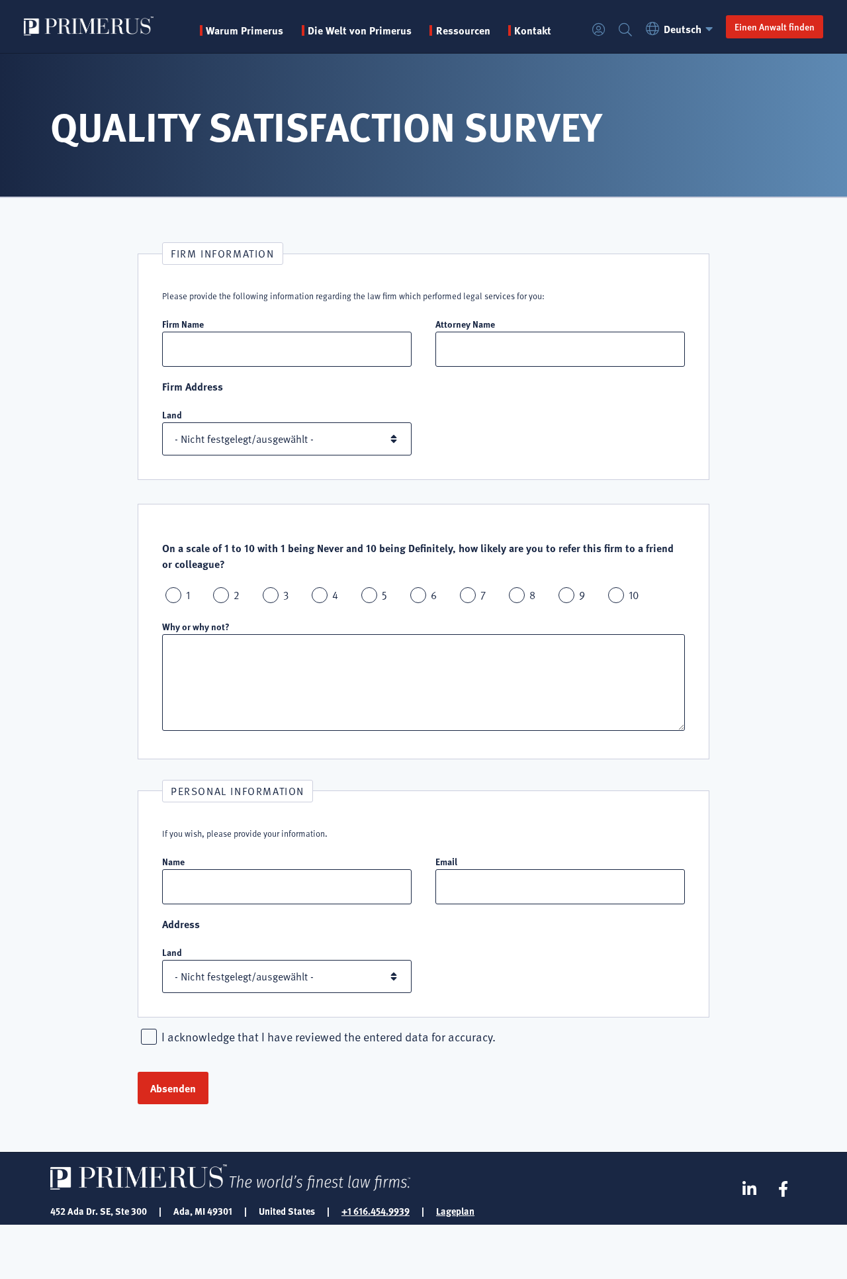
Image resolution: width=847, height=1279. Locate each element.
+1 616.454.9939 (375, 1210)
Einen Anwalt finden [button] (775, 26)
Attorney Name (465, 323)
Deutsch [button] (682, 28)
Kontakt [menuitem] (532, 30)
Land (172, 414)
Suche (625, 30)
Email (446, 861)
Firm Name (183, 323)
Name (173, 861)
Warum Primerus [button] (244, 30)
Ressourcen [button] (463, 30)
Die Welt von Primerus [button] (360, 30)
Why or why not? (196, 626)
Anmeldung (599, 30)
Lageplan (455, 1210)
